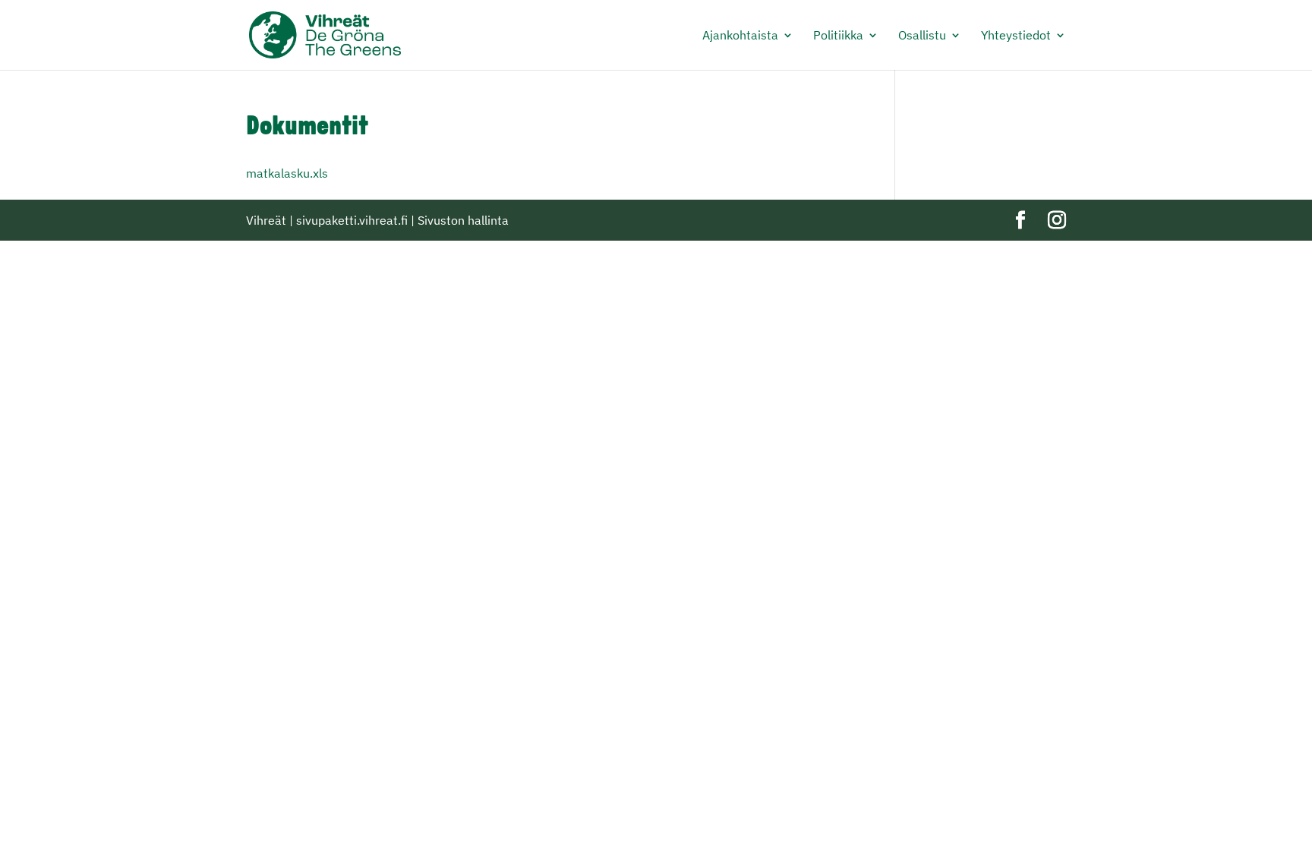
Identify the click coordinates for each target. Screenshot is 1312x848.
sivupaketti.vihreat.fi (352, 220)
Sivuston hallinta (463, 220)
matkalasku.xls (287, 173)
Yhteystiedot (1016, 36)
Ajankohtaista (740, 36)
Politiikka (838, 36)
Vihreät (266, 220)
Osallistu (922, 36)
